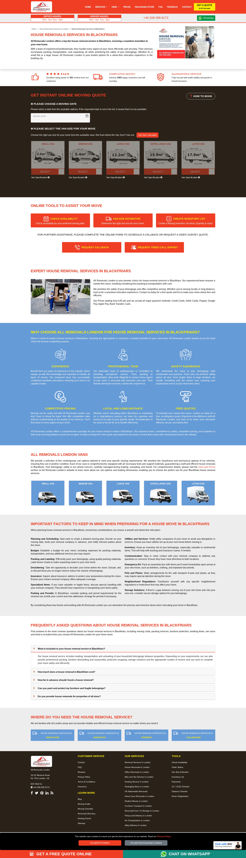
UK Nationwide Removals (136, 791)
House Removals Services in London (54, 29)
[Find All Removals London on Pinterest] (41, 793)
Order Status (177, 767)
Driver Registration (180, 796)
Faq (160, 6)
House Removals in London (137, 767)
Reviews (81, 772)
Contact (187, 6)
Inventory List (178, 777)
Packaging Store (144, 6)
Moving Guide (84, 804)
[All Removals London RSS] (52, 793)
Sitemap (81, 823)
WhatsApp (208, 18)
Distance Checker (180, 791)
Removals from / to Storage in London (142, 811)
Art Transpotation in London (137, 820)
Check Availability (179, 762)
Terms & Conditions (86, 782)
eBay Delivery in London (136, 825)
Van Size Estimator (180, 772)
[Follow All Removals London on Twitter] (36, 793)
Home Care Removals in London (139, 796)
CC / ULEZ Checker (180, 786)
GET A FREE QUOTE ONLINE (63, 854)
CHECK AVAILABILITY (60, 221)
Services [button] (100, 6)
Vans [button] (114, 6)
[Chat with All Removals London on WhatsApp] (165, 854)
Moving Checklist (85, 809)
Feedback (172, 6)
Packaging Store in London (137, 786)
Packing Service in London (137, 782)
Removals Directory (86, 813)
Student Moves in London (136, 801)
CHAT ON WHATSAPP (189, 854)
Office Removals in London (137, 772)
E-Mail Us (37, 784)
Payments (176, 782)
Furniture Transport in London (138, 806)
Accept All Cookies (99, 843)
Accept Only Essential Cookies (146, 843)
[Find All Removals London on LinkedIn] (47, 793)
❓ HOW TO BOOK (200, 96)
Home (88, 6)
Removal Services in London (137, 762)
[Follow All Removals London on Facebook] (32, 793)
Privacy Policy (164, 836)
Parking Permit (84, 818)
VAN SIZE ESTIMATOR (123, 221)
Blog (80, 799)
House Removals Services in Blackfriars (88, 29)
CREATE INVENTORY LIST (185, 221)
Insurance (82, 786)
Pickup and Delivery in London (138, 815)
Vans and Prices (206, 467)
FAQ (80, 767)
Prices (127, 6)
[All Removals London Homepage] (41, 7)
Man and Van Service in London (139, 777)
